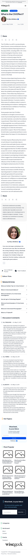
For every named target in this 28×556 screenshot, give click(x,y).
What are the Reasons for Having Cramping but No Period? (7, 493)
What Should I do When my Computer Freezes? (19, 462)
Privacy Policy (4, 553)
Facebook (5, 540)
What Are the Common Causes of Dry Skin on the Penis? (19, 477)
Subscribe (14, 438)
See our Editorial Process (8, 270)
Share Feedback (21, 270)
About (4, 531)
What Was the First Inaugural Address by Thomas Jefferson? (7, 462)
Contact (4, 533)
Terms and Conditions (11, 553)
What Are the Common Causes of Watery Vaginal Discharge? (7, 477)
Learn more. (20, 2)
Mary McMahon (13, 19)
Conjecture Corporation (15, 551)
